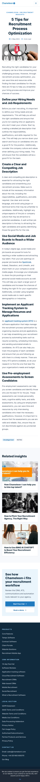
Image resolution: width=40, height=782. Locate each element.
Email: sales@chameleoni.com (14, 752)
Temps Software (8, 638)
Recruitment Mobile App (11, 653)
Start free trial (18, 604)
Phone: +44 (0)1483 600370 (13, 756)
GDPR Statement (8, 706)
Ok (20, 779)
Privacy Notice (7, 725)
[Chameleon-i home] (8, 3)
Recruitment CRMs (9, 680)
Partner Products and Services (14, 737)
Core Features (7, 634)
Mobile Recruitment (9, 687)
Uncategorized (8, 440)
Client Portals (7, 645)
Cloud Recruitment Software (13, 676)
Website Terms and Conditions (14, 714)
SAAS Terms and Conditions (13, 710)
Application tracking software (13, 672)
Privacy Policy (7, 741)
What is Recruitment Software (13, 695)
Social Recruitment (9, 691)
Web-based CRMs (9, 683)
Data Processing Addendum (13, 721)
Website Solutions (9, 649)
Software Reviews (9, 668)
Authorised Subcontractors (12, 733)
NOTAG (19, 440)
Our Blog (5, 759)
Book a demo (19, 610)
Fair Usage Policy (8, 729)
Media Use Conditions (10, 718)
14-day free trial (8, 664)
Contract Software (9, 641)
